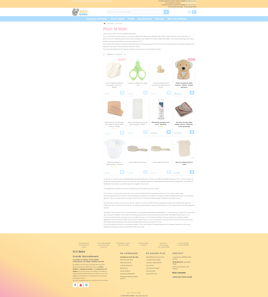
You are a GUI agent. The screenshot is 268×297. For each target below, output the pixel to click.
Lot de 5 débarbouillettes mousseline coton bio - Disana (114, 85)
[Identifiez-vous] (189, 12)
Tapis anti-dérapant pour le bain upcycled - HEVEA (137, 123)
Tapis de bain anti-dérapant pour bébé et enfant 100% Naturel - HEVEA (114, 124)
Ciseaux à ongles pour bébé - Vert (137, 84)
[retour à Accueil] (104, 23)
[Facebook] (75, 285)
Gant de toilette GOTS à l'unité (184, 163)
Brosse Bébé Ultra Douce (137, 162)
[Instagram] (86, 285)
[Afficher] (122, 93)
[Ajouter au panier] (169, 132)
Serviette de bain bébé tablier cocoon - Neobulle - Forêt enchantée (184, 124)
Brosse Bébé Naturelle (161, 162)
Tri (104, 54)
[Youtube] (80, 285)
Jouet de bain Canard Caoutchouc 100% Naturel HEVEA (161, 85)
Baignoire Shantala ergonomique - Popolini (114, 163)
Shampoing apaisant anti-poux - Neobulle (161, 123)
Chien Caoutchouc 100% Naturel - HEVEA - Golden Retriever (184, 85)
